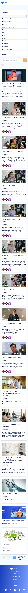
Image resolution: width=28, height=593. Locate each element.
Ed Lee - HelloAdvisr (9, 185)
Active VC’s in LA (8, 545)
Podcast (17, 65)
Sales (3, 32)
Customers (5, 46)
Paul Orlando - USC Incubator (13, 323)
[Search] (25, 60)
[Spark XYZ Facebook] (19, 589)
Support (15, 585)
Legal (3, 35)
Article (6, 65)
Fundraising (5, 54)
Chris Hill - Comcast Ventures (13, 255)
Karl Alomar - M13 (8, 289)
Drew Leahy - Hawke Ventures (13, 117)
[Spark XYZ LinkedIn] (15, 589)
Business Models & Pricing (8, 27)
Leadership (5, 43)
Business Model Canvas (8, 18)
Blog (15, 573)
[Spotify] (6, 131)
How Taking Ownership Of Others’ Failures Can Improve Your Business (12, 460)
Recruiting (4, 24)
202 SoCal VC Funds (9, 493)
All (3, 16)
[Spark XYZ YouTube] (24, 589)
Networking (5, 29)
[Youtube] (3, 131)
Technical (4, 41)
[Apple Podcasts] (9, 131)
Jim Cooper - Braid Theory (12, 357)
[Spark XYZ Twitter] (10, 589)
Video (11, 65)
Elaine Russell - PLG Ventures (13, 151)
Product (4, 38)
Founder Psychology (7, 49)
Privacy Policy (14, 579)
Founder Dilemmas (6, 21)
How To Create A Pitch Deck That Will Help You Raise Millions (12, 393)
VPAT (15, 582)
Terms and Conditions (15, 576)
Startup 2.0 (5, 52)
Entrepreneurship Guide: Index (13, 520)
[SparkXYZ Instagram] (6, 589)
